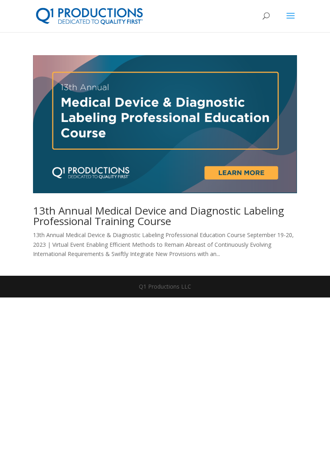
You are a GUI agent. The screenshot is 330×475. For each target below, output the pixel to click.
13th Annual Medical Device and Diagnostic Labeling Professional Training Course (158, 215)
